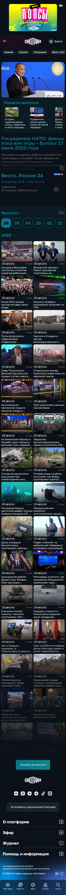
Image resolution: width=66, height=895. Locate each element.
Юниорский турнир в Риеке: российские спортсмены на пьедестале (45, 271)
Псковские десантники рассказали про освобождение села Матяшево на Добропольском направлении (15, 480)
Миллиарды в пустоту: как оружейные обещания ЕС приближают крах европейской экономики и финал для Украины (48, 582)
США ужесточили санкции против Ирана (48, 406)
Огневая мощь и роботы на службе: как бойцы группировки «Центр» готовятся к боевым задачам (47, 479)
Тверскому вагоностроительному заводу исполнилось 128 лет (47, 443)
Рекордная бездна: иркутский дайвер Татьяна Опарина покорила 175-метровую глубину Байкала (16, 514)
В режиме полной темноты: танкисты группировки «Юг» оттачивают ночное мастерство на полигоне (15, 617)
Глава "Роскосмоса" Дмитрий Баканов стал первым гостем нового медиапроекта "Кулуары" (16, 374)
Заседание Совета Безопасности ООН (44, 716)
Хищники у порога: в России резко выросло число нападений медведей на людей (46, 615)
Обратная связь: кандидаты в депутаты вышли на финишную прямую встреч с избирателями (14, 720)
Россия (39, 181)
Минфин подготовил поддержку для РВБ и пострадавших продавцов (48, 751)
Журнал (11, 843)
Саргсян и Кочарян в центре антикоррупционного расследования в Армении (49, 340)
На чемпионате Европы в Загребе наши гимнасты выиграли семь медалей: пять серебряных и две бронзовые (16, 445)
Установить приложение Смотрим (33, 807)
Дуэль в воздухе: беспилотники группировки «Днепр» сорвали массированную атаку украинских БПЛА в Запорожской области (16, 549)
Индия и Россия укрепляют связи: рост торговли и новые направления (14, 753)
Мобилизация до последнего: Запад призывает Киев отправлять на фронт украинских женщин (13, 686)
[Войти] (51, 42)
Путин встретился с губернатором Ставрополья (12, 339)
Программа (40, 52)
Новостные (8, 187)
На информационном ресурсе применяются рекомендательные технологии (26, 867)
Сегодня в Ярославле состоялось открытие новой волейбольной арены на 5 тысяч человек (16, 271)
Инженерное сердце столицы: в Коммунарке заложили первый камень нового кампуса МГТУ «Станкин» (48, 686)
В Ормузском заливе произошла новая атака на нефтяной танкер (49, 373)
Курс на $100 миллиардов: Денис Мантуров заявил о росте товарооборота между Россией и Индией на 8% (49, 651)
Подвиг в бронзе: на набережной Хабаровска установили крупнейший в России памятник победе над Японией (48, 548)
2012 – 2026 (25, 181)
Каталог (23, 52)
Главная (8, 52)
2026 (15, 235)
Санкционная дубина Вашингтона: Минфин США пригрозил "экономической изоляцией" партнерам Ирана (14, 583)
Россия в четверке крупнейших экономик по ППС (48, 305)
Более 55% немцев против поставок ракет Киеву (14, 305)
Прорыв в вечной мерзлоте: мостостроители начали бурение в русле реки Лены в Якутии (47, 514)
